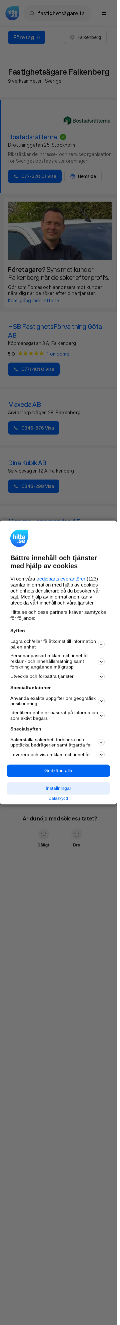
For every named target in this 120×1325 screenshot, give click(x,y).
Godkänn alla (58, 770)
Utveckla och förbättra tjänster (42, 676)
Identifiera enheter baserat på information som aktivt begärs (54, 715)
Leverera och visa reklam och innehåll (50, 754)
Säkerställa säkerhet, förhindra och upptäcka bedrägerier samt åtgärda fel (50, 742)
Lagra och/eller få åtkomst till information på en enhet (53, 644)
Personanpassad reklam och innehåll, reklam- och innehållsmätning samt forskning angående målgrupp (50, 661)
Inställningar (58, 788)
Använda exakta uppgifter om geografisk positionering (53, 700)
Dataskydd (58, 798)
